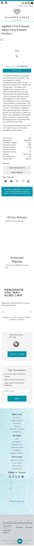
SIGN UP (17, 398)
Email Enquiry (17, 172)
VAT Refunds (17, 432)
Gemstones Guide (17, 447)
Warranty (17, 426)
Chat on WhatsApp (17, 168)
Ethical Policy (17, 466)
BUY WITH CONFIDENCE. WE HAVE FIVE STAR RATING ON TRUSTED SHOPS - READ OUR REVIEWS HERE (17, 191)
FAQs (17, 439)
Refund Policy (17, 468)
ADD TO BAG (17, 70)
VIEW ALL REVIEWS (17, 354)
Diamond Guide (17, 444)
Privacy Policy (17, 463)
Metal (17, 51)
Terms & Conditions (17, 460)
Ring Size (17, 450)
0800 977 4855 (26, 6)
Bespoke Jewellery (17, 453)
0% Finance (17, 423)
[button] (0, 39)
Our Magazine (17, 441)
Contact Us (17, 417)
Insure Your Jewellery (17, 429)
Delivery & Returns (17, 420)
